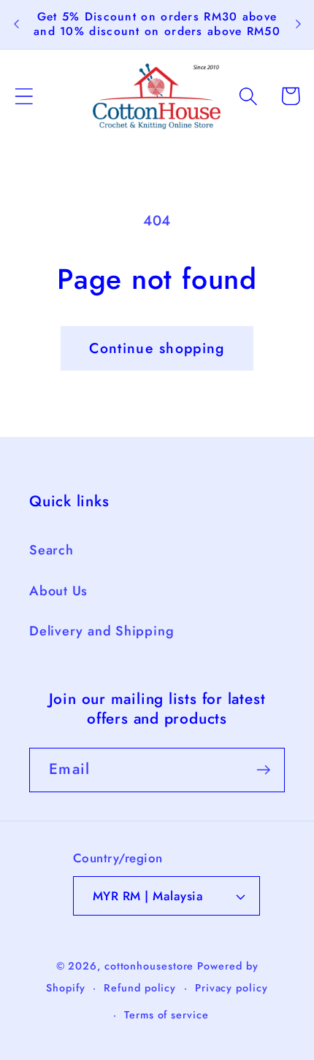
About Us (58, 590)
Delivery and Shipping (101, 631)
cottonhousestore (149, 966)
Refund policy (140, 987)
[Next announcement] (298, 24)
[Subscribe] (263, 770)
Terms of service (166, 1014)
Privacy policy (231, 987)
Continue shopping (156, 348)
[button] (24, 96)
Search (51, 550)
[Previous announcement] (16, 24)
